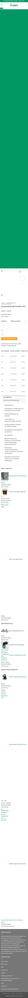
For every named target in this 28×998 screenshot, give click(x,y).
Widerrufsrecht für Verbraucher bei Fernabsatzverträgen (10, 979)
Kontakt (3, 972)
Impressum (4, 986)
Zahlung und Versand (7, 975)
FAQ (2, 967)
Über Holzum (4, 961)
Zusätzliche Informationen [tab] (11, 400)
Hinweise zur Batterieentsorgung (9, 989)
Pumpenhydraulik (6, 304)
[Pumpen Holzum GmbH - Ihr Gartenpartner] (14, 4)
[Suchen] (1, 4)
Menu (1, 8)
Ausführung (4, 321)
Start (2, 303)
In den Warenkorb (9, 338)
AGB (2, 983)
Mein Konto (4, 964)
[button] (26, 4)
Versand (6, 316)
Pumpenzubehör (10, 303)
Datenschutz (4, 970)
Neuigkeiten (19, 993)
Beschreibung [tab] (7, 397)
